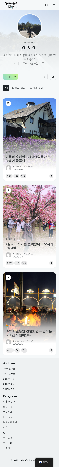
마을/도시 (19, 166)
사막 (5, 427)
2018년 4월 (9, 378)
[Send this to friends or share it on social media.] (51, 176)
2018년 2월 (9, 384)
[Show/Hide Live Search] (46, 5)
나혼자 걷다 (18, 88)
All (6, 88)
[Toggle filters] (45, 77)
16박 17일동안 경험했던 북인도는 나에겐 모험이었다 (29, 333)
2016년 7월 (9, 389)
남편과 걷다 (36, 88)
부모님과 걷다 (10, 422)
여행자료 (7, 442)
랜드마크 (29, 166)
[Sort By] (53, 77)
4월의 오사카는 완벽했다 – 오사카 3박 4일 (29, 246)
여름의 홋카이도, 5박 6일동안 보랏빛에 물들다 (28, 159)
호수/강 (7, 448)
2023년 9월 (9, 373)
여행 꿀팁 (8, 437)
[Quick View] (8, 103)
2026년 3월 (9, 368)
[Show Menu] (53, 5)
